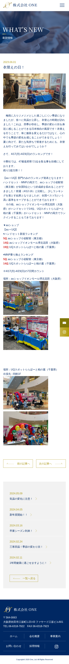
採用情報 (34, 646)
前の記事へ (23, 463)
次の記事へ (45, 463)
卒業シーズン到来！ (21, 530)
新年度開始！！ (19, 514)
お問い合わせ (13, 646)
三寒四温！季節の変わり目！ (26, 546)
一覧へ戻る (29, 578)
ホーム (13, 636)
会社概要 (34, 636)
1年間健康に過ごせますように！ (28, 563)
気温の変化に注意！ (21, 498)
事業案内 (55, 636)
